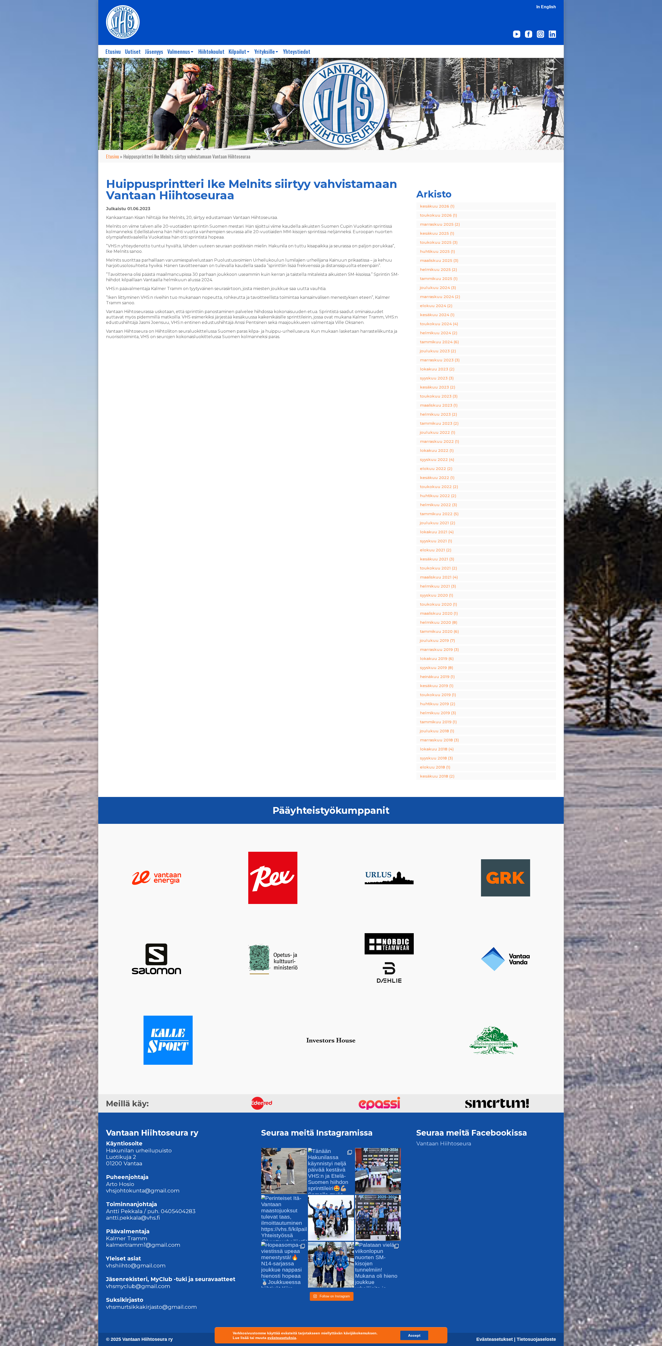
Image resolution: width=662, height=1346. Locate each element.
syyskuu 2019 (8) (436, 667)
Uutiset (133, 51)
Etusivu (113, 51)
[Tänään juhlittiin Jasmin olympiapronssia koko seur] (284, 1171)
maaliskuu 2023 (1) (439, 405)
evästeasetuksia (281, 1338)
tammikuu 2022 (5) (439, 513)
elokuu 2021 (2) (436, 549)
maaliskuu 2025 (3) (439, 260)
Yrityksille (264, 51)
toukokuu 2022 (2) (439, 486)
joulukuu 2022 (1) (437, 432)
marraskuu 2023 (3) (440, 360)
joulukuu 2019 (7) (437, 640)
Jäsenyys (154, 51)
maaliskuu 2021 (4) (439, 577)
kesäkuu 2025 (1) (437, 233)
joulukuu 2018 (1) (437, 730)
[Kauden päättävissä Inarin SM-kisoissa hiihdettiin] (378, 1171)
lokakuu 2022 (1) (437, 450)
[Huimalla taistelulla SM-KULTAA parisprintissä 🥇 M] (378, 1218)
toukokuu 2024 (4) (439, 323)
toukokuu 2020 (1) (438, 604)
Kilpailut (237, 51)
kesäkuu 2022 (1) (437, 477)
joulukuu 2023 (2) (438, 350)
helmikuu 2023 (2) (438, 414)
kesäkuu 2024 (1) (437, 314)
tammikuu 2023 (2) (439, 423)
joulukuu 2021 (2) (437, 522)
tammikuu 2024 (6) (439, 341)
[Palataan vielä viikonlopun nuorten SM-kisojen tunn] (378, 1265)
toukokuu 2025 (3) (439, 242)
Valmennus (178, 51)
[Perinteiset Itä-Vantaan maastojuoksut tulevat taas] (284, 1218)
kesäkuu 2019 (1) (437, 685)
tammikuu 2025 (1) (439, 278)
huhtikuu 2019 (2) (437, 703)
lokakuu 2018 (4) (437, 749)
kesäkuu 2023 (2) (437, 387)
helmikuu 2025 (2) (438, 269)
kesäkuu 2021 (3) (437, 559)
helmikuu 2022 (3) (438, 504)
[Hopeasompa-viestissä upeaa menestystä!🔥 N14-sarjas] (284, 1265)
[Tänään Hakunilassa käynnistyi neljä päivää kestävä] (331, 1171)
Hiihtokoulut (211, 51)
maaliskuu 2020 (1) (439, 613)
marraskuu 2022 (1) (439, 441)
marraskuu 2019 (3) (439, 649)
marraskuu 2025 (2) (440, 224)
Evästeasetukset (495, 1339)
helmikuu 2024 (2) (438, 332)
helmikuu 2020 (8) (438, 622)
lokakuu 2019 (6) (437, 658)
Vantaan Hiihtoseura (443, 1143)
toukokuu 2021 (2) (438, 568)
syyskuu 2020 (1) (436, 595)
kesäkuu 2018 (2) (437, 776)
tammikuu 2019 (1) (438, 721)
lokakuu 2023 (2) (437, 369)
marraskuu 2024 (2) (440, 296)
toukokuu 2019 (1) (438, 694)
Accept (414, 1335)
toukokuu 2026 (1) (438, 215)
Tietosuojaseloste (536, 1339)
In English (546, 7)
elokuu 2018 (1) (435, 767)
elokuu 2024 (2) (436, 305)
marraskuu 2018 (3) (439, 739)
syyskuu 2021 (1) (436, 540)
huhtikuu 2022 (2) (438, 495)
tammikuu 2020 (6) (439, 631)
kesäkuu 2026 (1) (437, 206)
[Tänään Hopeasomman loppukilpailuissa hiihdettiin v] (331, 1265)
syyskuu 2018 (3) (436, 758)
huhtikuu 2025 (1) (437, 251)
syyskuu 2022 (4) (437, 459)
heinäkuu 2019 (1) (437, 676)
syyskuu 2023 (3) (437, 378)
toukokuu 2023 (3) (439, 396)
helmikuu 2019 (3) (438, 712)
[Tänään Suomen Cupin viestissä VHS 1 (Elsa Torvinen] (331, 1218)
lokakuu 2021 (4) (437, 531)
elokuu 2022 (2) (436, 468)
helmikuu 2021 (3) (438, 586)
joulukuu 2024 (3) (438, 287)
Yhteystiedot (296, 51)
